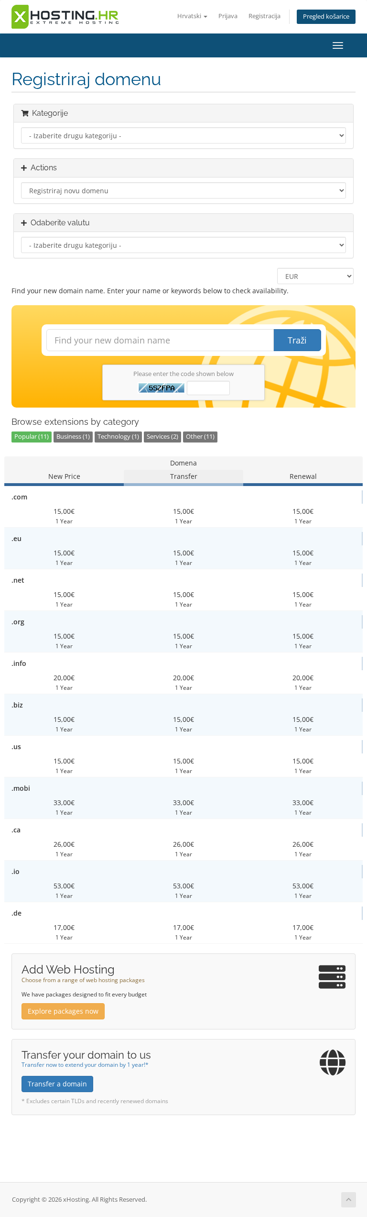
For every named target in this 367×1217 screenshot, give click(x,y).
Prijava (227, 16)
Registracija (264, 16)
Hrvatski (190, 16)
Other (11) (200, 436)
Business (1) (73, 436)
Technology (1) (118, 436)
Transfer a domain (57, 1083)
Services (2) (162, 436)
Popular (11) (31, 436)
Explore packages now (63, 1011)
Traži (297, 340)
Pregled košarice (326, 16)
